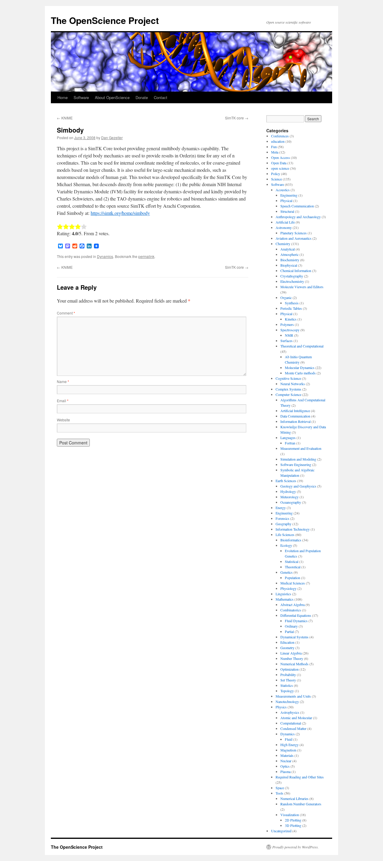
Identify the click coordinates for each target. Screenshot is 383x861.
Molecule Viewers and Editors (301, 286)
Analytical (287, 249)
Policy (275, 173)
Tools (279, 793)
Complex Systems (288, 389)
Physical (286, 200)
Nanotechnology (287, 701)
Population (292, 577)
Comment (66, 312)
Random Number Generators (300, 803)
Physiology (288, 588)
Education (287, 642)
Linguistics (283, 593)
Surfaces (286, 340)
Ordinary (291, 626)
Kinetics (291, 319)
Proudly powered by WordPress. (295, 847)
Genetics (286, 572)
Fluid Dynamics (296, 620)
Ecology (286, 545)
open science (280, 168)
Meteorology (289, 496)
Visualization (289, 814)
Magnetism (288, 750)
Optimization (289, 669)
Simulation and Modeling (298, 459)
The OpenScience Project (105, 20)
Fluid (288, 739)
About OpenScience (112, 97)
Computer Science (288, 394)
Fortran (290, 443)
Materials (287, 755)
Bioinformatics (290, 539)
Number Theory (291, 658)
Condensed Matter (293, 728)
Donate (142, 97)
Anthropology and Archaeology (298, 216)
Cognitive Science (288, 378)
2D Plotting (293, 820)
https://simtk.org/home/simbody (120, 213)
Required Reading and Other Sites (300, 777)
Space (280, 787)
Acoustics (283, 189)
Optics (285, 766)
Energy (281, 507)
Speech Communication (297, 206)
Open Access (280, 157)
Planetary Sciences (293, 232)
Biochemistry (289, 259)
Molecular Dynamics (299, 367)
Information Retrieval (295, 421)
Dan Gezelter (112, 137)
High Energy (289, 744)
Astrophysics (289, 712)
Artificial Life (285, 222)
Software (81, 97)
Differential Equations (295, 615)
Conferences (280, 135)
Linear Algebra (291, 653)
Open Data (278, 162)
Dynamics (105, 256)
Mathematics (285, 599)
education (278, 141)
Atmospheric (289, 254)
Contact (160, 97)
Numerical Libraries (294, 798)
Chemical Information (295, 270)
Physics (281, 706)
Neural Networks (292, 383)
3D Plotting (293, 825)
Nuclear (285, 760)
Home (62, 97)
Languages (288, 437)
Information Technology (293, 529)
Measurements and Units (293, 696)
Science (276, 179)
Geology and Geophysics (298, 486)
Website (63, 419)
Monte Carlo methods (300, 372)
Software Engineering (295, 464)
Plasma (285, 771)
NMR (289, 335)
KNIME (65, 117)
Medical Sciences (292, 583)
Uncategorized (281, 830)
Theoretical (292, 566)
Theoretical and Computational (301, 346)
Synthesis (292, 302)
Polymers (287, 324)
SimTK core (236, 117)
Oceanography (290, 502)
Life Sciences (285, 534)
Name (63, 381)
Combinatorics (290, 610)
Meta (274, 152)
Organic (286, 297)
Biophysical (288, 265)
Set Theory (288, 680)
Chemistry (283, 243)
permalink (146, 256)
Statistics (286, 685)
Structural (287, 211)
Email (63, 400)
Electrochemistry (292, 281)
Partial (289, 631)
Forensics (282, 518)
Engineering (288, 195)
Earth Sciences (286, 480)
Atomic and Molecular (296, 717)
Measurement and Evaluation (300, 448)
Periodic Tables (291, 308)
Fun (274, 146)
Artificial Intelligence (295, 410)
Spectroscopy (290, 329)
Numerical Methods (294, 663)
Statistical (291, 561)
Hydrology (288, 491)
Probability (288, 674)
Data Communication (295, 416)
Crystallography (291, 276)
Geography (283, 523)
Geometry (287, 647)
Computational (290, 723)
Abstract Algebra (292, 604)
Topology (287, 690)
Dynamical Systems (294, 636)
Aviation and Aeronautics (293, 238)
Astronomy (284, 227)
